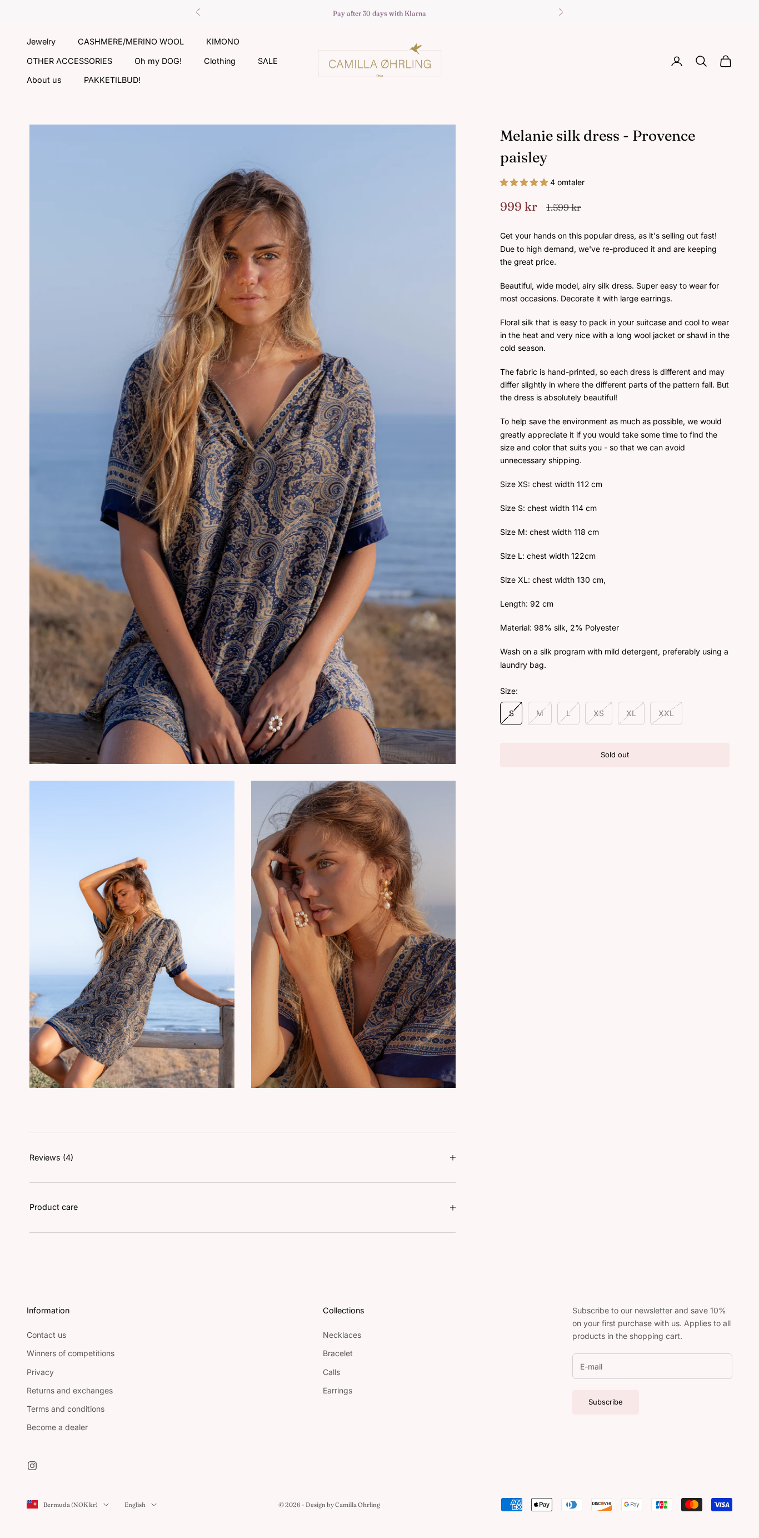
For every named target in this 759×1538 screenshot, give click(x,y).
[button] (525, 182)
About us (44, 80)
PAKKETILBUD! (112, 80)
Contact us (46, 1334)
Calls (331, 1372)
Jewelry (41, 41)
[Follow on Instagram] (32, 1465)
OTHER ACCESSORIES (69, 60)
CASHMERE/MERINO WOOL (131, 41)
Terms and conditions (65, 1408)
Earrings (337, 1390)
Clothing (220, 60)
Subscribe (605, 1401)
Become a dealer (57, 1427)
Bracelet (338, 1353)
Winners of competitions (70, 1353)
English (135, 1505)
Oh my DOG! (158, 60)
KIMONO (222, 41)
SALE (268, 60)
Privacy (40, 1372)
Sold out (615, 754)
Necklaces (342, 1334)
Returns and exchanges (70, 1390)
